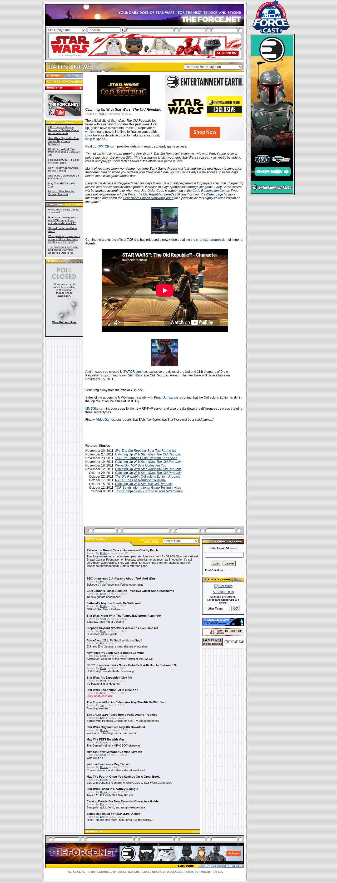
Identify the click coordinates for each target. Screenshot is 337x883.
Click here (92, 135)
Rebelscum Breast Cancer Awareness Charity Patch (122, 550)
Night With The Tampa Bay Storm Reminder (63, 141)
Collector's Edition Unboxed (148, 476)
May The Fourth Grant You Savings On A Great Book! (124, 776)
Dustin (104, 730)
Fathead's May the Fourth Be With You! (114, 603)
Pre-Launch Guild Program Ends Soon (146, 458)
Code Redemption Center (210, 191)
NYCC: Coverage (140, 480)
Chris (103, 593)
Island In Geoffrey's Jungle (112, 789)
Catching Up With (148, 454)
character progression (211, 240)
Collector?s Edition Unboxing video (148, 198)
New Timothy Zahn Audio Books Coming (63, 169)
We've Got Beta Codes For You (140, 465)
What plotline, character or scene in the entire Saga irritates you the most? (64, 239)
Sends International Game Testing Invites (148, 487)
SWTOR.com (107, 146)
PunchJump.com (166, 397)
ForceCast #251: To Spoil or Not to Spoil (63, 161)
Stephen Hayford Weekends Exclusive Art (64, 152)
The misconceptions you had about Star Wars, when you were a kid (63, 250)
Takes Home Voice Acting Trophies (122, 714)
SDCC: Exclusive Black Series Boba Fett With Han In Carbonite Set (133, 665)
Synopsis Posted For (114, 813)
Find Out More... (215, 570)
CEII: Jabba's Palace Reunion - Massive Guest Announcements (63, 130)
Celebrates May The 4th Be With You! (127, 702)
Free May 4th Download (116, 727)
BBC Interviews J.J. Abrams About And (121, 578)
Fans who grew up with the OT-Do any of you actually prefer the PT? (62, 220)
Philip (103, 553)
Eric (102, 581)
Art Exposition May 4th (109, 677)
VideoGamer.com (108, 419)
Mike (101, 113)
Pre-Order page (212, 194)
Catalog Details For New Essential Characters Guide (122, 801)
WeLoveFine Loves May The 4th (109, 764)
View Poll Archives (64, 322)
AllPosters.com (223, 592)
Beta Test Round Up (145, 451)
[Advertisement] (164, 516)
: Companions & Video (149, 491)
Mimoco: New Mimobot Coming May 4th (61, 193)
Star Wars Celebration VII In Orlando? (112, 689)
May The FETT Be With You (105, 739)
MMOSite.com (95, 408)
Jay (102, 705)
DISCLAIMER (175, 871)
